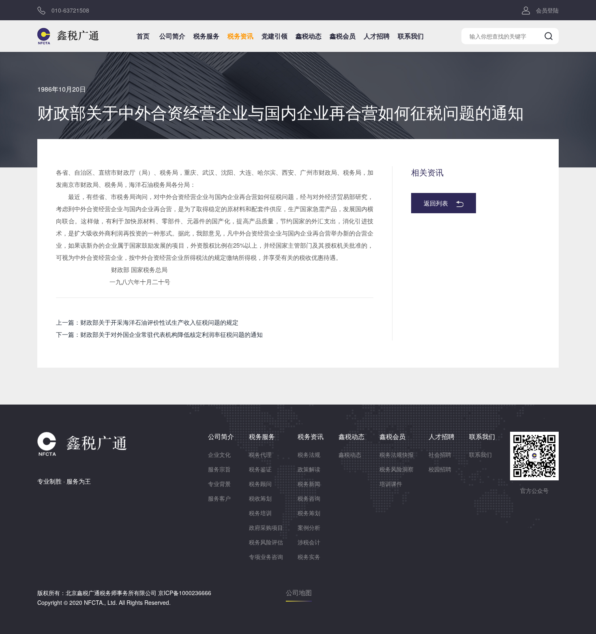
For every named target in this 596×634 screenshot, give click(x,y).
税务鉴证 (260, 469)
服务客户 (219, 498)
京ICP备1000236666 (184, 593)
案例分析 (309, 527)
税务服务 (206, 36)
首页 (143, 36)
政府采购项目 (266, 527)
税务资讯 (240, 36)
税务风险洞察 (396, 469)
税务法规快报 (396, 454)
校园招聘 (440, 469)
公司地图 (299, 592)
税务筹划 (309, 513)
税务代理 (260, 454)
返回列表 (436, 203)
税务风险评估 (266, 542)
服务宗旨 (219, 469)
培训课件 (390, 484)
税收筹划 (260, 498)
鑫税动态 (309, 36)
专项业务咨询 (266, 557)
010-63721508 (70, 10)
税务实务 (309, 557)
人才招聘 (377, 36)
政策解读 (309, 469)
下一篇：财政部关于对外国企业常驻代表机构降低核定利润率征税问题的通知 (159, 334)
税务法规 (309, 454)
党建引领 (274, 36)
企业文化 (219, 454)
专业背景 (219, 484)
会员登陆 (547, 10)
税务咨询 (309, 498)
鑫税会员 (343, 36)
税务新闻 (309, 484)
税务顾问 (260, 484)
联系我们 (411, 36)
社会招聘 (440, 454)
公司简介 (172, 36)
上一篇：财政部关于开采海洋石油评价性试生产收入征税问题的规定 (147, 322)
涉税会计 (309, 542)
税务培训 (260, 513)
